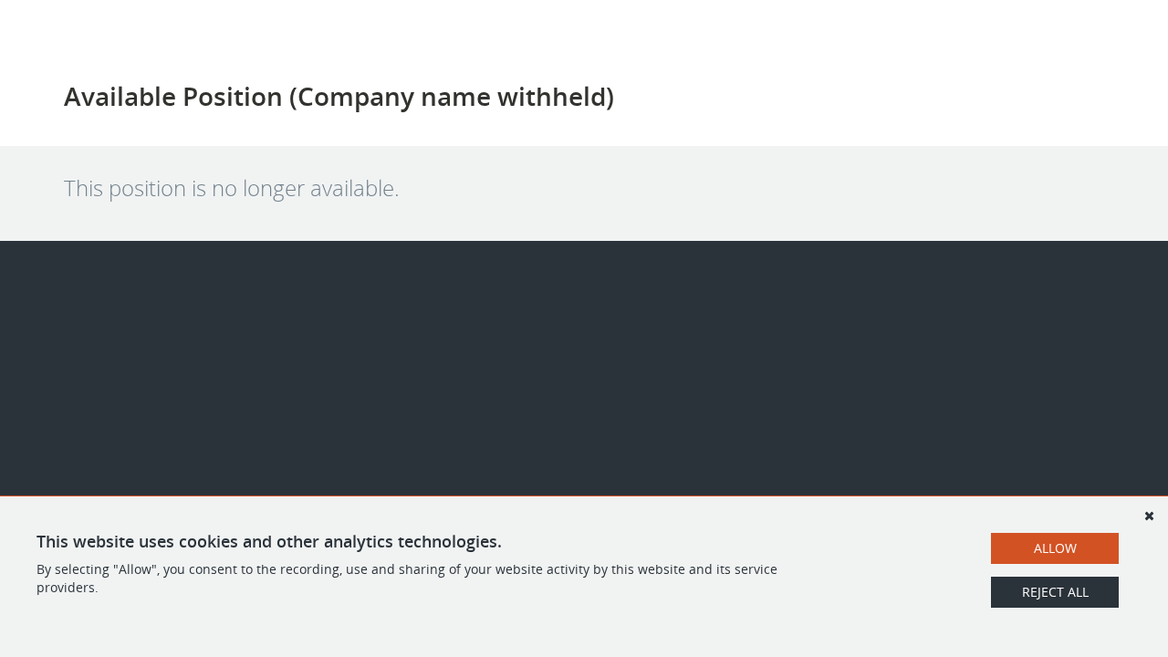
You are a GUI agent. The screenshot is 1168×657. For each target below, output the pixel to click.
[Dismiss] (1149, 515)
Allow (1055, 548)
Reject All (1055, 591)
